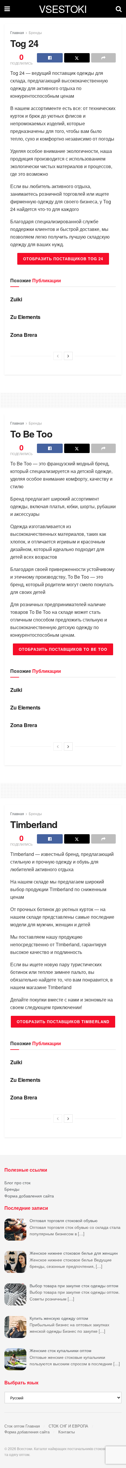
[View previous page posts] (57, 356)
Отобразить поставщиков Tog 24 (63, 258)
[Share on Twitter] (77, 57)
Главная (17, 32)
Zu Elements (25, 317)
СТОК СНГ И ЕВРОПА (68, 1426)
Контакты (66, 1432)
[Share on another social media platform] (103, 57)
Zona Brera (23, 335)
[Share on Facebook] (50, 57)
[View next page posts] (68, 356)
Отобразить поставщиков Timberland (63, 1021)
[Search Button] (119, 9)
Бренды (35, 32)
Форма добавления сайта (29, 1196)
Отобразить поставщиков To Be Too (63, 649)
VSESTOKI (63, 9)
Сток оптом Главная (22, 1426)
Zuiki (16, 299)
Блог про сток (17, 1182)
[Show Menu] (7, 9)
